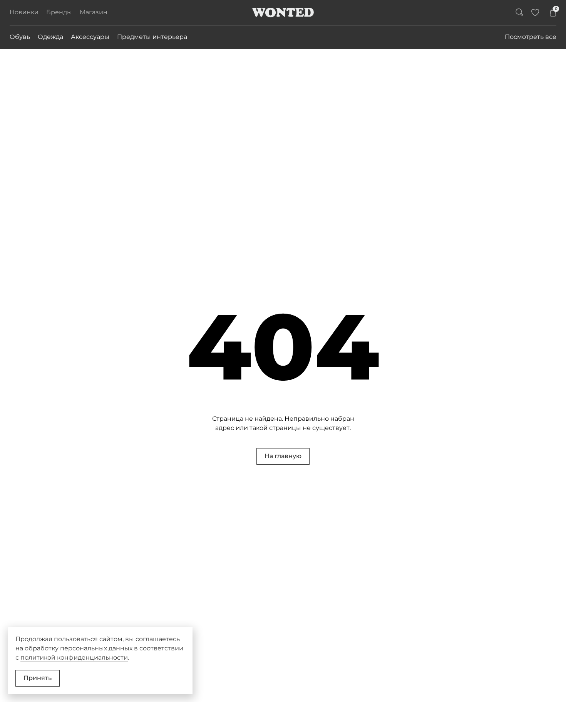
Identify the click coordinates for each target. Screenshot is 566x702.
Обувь (20, 36)
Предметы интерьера (152, 36)
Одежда (50, 36)
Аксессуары (90, 36)
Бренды (59, 12)
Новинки (24, 12)
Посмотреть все (530, 36)
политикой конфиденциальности (74, 657)
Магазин (93, 12)
